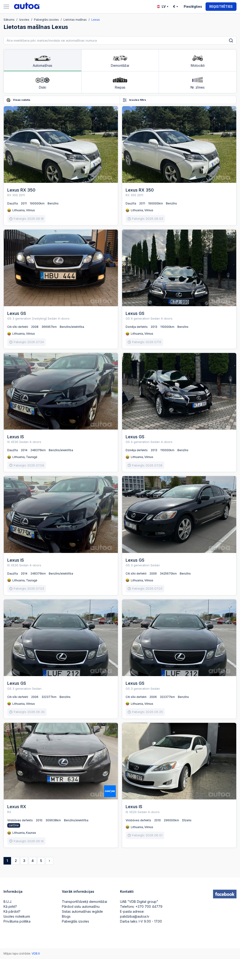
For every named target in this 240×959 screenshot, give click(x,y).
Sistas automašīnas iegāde (82, 911)
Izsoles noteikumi (17, 916)
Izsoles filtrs (137, 100)
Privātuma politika (17, 921)
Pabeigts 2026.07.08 (147, 465)
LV (164, 6)
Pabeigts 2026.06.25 (147, 712)
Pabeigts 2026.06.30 (29, 712)
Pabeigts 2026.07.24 (29, 342)
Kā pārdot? (12, 911)
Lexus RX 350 (21, 190)
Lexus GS (16, 313)
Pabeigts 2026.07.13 (146, 342)
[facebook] (224, 894)
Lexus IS (15, 436)
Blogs (66, 916)
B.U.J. (8, 902)
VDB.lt (36, 953)
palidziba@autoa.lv (134, 916)
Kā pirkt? (10, 906)
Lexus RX (16, 806)
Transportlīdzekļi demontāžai (84, 902)
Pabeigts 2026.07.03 (29, 588)
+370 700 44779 (148, 906)
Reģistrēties (221, 6)
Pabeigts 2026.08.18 (29, 218)
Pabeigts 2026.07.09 (29, 465)
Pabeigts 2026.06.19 (29, 841)
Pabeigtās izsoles (75, 921)
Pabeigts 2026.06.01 (147, 835)
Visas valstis (21, 100)
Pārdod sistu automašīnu (81, 906)
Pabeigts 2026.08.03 (147, 218)
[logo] (27, 6)
